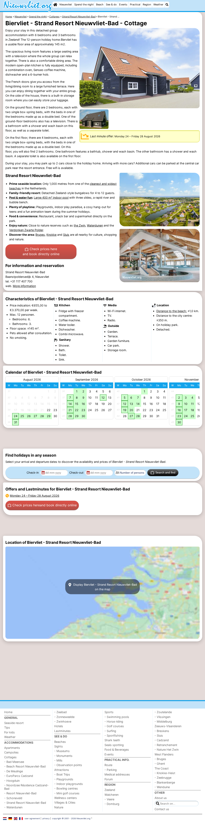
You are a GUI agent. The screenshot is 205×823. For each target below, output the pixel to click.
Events (123, 4)
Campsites (11, 752)
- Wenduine (162, 787)
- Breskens (162, 731)
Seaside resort (14, 723)
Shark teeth (112, 740)
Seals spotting (114, 745)
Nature (58, 807)
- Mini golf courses (66, 793)
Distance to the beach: (171, 311)
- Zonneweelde (64, 717)
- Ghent (160, 763)
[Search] (167, 5)
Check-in (33, 472)
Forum (109, 779)
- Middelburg (163, 721)
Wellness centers (65, 798)
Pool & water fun (20, 197)
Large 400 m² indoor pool (51, 197)
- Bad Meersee (14, 761)
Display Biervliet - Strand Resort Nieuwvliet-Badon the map (104, 587)
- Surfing (110, 731)
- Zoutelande (163, 712)
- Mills (58, 760)
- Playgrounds (63, 779)
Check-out (76, 472)
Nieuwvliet (65, 4)
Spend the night (84, 4)
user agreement (32, 818)
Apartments (12, 747)
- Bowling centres (66, 788)
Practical (135, 4)
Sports (109, 712)
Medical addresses (117, 774)
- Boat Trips (62, 774)
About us (161, 798)
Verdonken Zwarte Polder (26, 230)
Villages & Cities (64, 802)
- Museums (62, 751)
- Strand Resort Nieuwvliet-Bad (25, 802)
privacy (46, 818)
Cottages (10, 757)
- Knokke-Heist (165, 773)
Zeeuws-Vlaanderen (168, 726)
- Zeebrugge (163, 777)
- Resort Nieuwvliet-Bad (20, 793)
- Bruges (160, 759)
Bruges (40, 234)
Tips (7, 727)
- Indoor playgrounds (68, 784)
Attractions (61, 769)
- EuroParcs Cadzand (18, 776)
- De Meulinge (13, 771)
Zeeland (110, 790)
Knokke (51, 234)
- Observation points (68, 765)
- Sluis (159, 735)
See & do (111, 4)
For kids (9, 732)
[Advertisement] (102, 438)
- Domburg (112, 804)
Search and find (165, 472)
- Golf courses (114, 726)
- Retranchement (166, 745)
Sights (58, 746)
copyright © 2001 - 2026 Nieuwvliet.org (71, 818)
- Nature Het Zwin (167, 749)
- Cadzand (162, 740)
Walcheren (112, 794)
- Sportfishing (114, 735)
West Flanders (164, 754)
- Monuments (63, 755)
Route (108, 765)
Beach (100, 4)
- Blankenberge (165, 782)
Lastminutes (62, 731)
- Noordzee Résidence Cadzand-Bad (26, 787)
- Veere (109, 799)
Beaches (60, 741)
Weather (158, 4)
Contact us (162, 809)
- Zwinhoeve (62, 721)
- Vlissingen (162, 717)
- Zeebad (60, 712)
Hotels (58, 726)
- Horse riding (114, 721)
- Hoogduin (12, 780)
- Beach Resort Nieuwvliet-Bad (25, 766)
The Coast (162, 768)
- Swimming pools (117, 717)
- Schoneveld (13, 798)
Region (147, 4)
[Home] (55, 5)
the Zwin (79, 225)
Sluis (66, 234)
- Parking (111, 769)
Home (8, 712)
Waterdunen (95, 225)
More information (24, 286)
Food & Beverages (117, 749)
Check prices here (41, 251)
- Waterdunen (13, 807)
